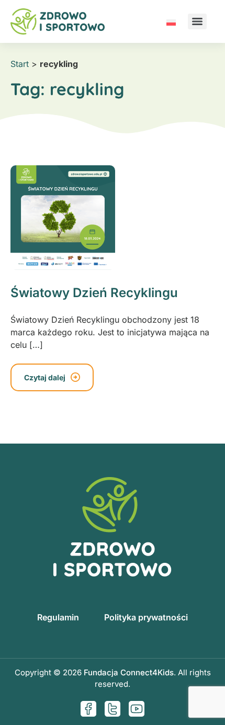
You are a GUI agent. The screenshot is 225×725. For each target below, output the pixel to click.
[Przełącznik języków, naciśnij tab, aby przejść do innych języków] (171, 21)
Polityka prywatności (146, 617)
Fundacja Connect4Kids (129, 672)
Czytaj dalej (44, 377)
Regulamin (58, 617)
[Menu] (197, 21)
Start (19, 64)
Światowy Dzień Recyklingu (94, 292)
